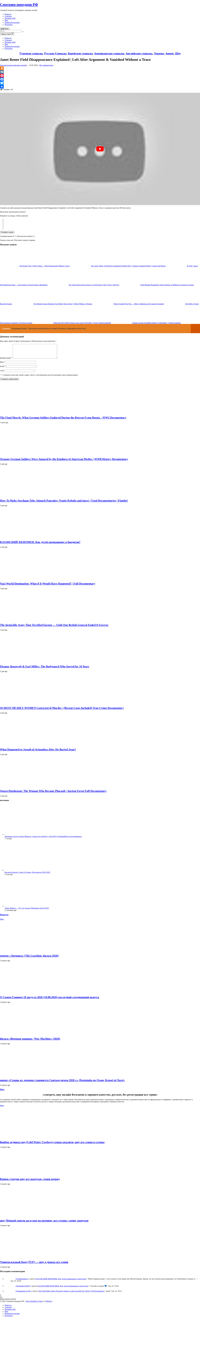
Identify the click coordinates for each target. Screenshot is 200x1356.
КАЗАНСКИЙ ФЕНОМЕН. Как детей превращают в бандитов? (40, 542)
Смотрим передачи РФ (19, 4)
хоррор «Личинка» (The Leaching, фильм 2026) (29, 955)
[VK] (100, 72)
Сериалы (8, 16)
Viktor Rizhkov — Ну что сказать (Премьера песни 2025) (27, 908)
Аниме (169, 53)
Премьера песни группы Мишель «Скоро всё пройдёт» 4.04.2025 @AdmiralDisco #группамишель (43, 836)
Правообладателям (12, 22)
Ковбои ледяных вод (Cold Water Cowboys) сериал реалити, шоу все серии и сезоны (52, 1142)
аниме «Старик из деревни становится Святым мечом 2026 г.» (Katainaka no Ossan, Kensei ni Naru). (62, 1080)
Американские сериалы (109, 53)
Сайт (2, 371)
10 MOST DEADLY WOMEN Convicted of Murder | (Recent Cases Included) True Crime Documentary (62, 707)
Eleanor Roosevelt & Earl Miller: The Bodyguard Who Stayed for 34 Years (44, 666)
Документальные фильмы (10, 65)
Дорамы (159, 53)
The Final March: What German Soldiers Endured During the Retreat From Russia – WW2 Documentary (63, 417)
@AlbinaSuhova (22, 1279)
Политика (8, 25)
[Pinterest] (100, 75)
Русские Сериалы (55, 53)
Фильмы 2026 (10, 18)
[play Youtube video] (100, 149)
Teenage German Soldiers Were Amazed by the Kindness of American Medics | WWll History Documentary (64, 459)
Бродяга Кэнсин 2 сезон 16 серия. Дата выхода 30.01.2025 (27, 872)
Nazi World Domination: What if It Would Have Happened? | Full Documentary (47, 583)
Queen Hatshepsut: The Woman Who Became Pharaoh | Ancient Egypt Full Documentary (53, 790)
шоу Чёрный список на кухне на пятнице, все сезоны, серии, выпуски (44, 1220)
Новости (8, 14)
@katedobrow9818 (23, 1286)
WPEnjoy (48, 1301)
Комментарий (6, 358)
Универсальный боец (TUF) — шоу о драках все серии (34, 1262)
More (2, 919)
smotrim (24, 65)
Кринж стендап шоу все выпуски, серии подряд (30, 1179)
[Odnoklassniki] (100, 68)
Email (3, 366)
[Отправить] (100, 87)
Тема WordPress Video (33, 1301)
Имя (2, 362)
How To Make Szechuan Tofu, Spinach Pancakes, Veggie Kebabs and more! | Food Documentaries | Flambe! (64, 500)
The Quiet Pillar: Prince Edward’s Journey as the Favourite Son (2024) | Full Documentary (71, 1291)
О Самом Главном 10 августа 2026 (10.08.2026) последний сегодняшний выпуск (49, 997)
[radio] (102, 220)
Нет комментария (46, 65)
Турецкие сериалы (31, 53)
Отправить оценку (7, 232)
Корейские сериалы (80, 53)
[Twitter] (100, 83)
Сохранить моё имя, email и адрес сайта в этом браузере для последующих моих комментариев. (40, 375)
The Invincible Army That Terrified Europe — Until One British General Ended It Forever (54, 624)
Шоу (6, 20)
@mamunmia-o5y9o (23, 1291)
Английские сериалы (139, 53)
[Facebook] (100, 79)
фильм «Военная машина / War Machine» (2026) (30, 1038)
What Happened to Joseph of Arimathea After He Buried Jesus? (38, 749)
